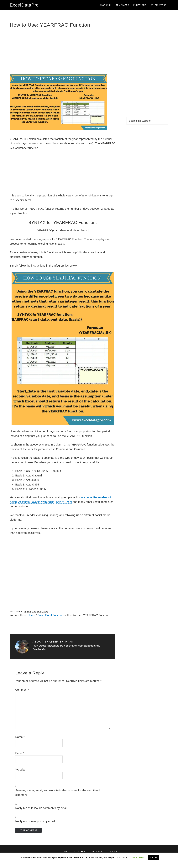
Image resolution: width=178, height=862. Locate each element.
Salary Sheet (64, 501)
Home (31, 615)
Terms (113, 851)
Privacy (97, 851)
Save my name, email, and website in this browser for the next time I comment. (57, 792)
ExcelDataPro (24, 4)
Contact (80, 851)
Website (20, 769)
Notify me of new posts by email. (35, 821)
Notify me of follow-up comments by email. (41, 808)
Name (20, 736)
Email (19, 753)
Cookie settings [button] (138, 857)
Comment (22, 689)
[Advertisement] (62, 50)
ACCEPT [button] (153, 857)
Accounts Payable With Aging (36, 501)
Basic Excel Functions (36, 611)
